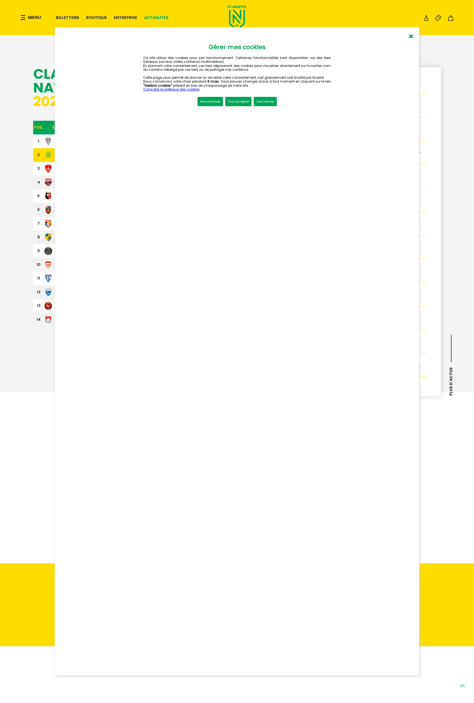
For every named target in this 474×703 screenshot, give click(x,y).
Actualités (156, 17)
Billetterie (67, 17)
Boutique (96, 17)
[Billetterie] (435, 19)
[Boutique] (450, 19)
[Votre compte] (426, 19)
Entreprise (125, 17)
